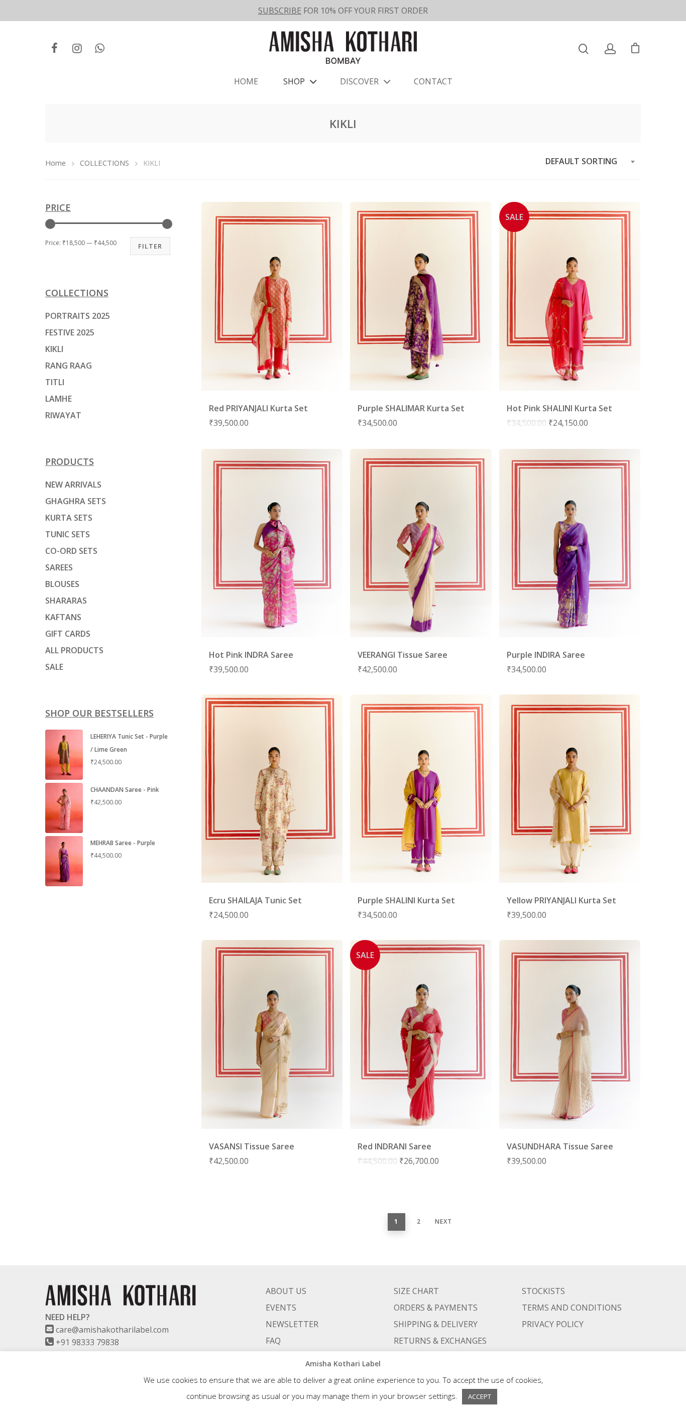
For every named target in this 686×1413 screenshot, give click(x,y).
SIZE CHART (416, 1291)
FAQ (273, 1340)
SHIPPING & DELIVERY (436, 1324)
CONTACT (433, 81)
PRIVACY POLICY (553, 1324)
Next (443, 1221)
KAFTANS (63, 617)
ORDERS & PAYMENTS (436, 1307)
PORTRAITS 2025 (77, 315)
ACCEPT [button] (479, 1396)
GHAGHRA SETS (75, 501)
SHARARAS (66, 600)
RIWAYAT (63, 415)
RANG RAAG (68, 365)
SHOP (294, 81)
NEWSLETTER (292, 1324)
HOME (246, 81)
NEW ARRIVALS (73, 484)
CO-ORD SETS (71, 550)
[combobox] (590, 161)
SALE (54, 666)
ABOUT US (286, 1291)
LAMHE (58, 398)
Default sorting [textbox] (581, 161)
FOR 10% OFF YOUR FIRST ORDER (343, 10)
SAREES (59, 567)
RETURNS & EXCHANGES (440, 1340)
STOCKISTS (543, 1291)
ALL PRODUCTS (74, 650)
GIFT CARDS (67, 633)
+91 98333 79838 (87, 1342)
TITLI (54, 382)
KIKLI (54, 349)
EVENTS (281, 1307)
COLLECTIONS (104, 163)
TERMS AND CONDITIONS (572, 1307)
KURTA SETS (68, 517)
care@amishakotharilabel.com (112, 1329)
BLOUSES (62, 584)
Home (55, 163)
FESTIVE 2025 (69, 332)
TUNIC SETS (67, 534)
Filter (150, 246)
